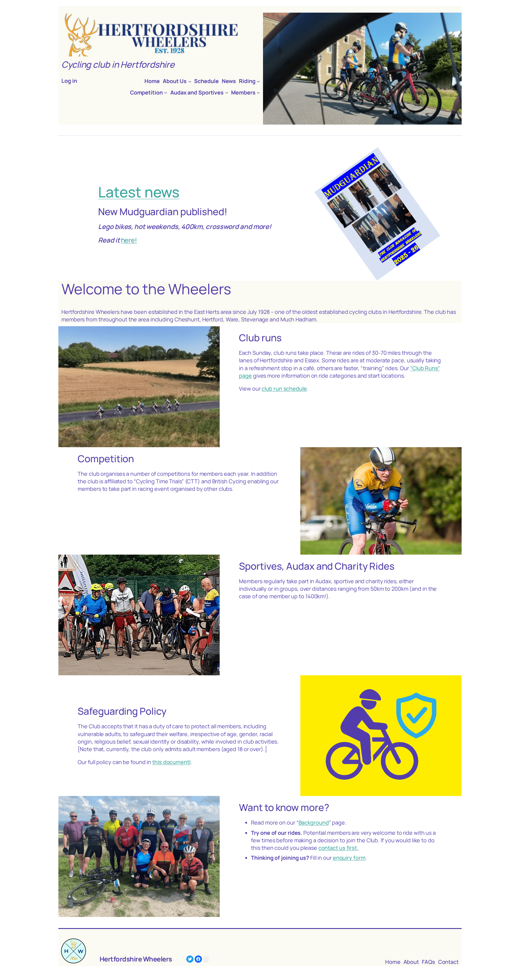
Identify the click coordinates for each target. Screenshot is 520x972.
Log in (69, 80)
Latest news (138, 192)
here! (129, 240)
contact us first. (338, 847)
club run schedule (284, 388)
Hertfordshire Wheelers (136, 959)
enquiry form (349, 857)
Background (314, 822)
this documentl (171, 762)
